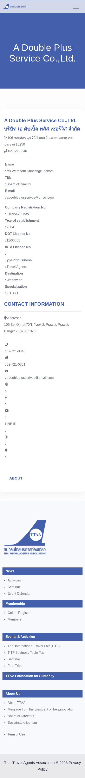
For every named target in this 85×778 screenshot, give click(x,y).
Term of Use (16, 734)
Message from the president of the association (41, 709)
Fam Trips (15, 666)
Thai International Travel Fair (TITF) (34, 646)
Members (14, 619)
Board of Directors (21, 716)
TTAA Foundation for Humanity (30, 676)
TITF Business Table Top (26, 652)
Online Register (19, 613)
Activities (14, 580)
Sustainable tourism (22, 722)
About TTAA (17, 703)
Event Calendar (19, 593)
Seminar (14, 587)
